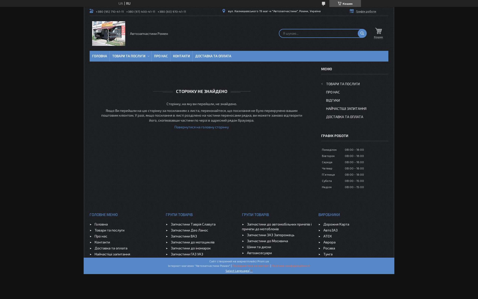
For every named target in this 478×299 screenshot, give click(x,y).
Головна (99, 56)
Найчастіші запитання (346, 108)
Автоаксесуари (259, 253)
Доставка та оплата (213, 56)
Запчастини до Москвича (267, 241)
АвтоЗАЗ (330, 230)
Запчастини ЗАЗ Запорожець (271, 235)
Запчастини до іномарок (191, 248)
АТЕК (327, 236)
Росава (329, 248)
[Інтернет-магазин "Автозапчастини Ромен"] (108, 33)
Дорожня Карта (336, 224)
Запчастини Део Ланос (189, 230)
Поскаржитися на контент (251, 265)
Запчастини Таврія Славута (193, 224)
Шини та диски (259, 247)
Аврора (329, 242)
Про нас (161, 56)
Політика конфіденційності (291, 265)
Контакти (181, 56)
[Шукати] (362, 33)
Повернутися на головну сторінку (202, 127)
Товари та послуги (128, 56)
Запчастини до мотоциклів (193, 242)
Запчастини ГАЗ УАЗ (187, 254)
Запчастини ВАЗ (184, 236)
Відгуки (333, 100)
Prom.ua (263, 261)
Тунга (328, 254)
